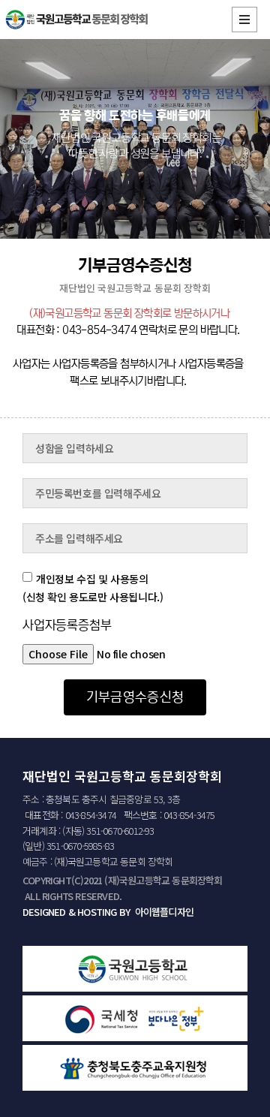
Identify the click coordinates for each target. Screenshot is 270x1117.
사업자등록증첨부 (66, 626)
